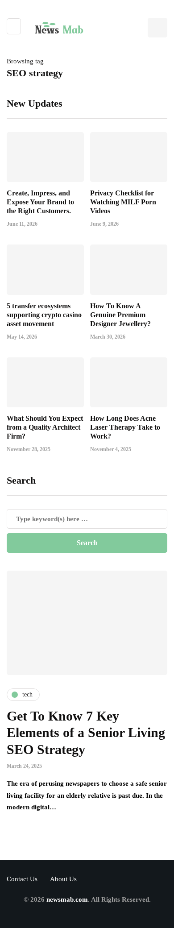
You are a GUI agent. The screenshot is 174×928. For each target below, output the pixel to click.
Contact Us (22, 878)
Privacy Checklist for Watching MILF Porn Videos (123, 202)
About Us (63, 878)
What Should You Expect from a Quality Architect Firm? (45, 427)
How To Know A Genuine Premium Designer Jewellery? (120, 314)
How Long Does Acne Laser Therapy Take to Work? (125, 427)
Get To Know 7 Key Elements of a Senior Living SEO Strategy (86, 732)
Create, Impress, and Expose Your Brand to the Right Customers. (40, 202)
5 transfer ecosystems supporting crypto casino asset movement (44, 314)
